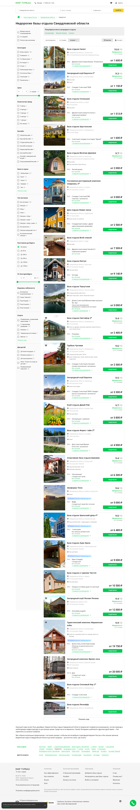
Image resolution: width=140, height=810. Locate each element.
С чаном (80, 749)
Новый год (95, 751)
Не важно (24, 247)
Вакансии (116, 780)
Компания (116, 769)
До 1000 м (24, 262)
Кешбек (66, 776)
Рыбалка (24, 329)
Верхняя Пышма (61, 33)
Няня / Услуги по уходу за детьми (29, 363)
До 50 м (23, 250)
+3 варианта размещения (80, 119)
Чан (23, 187)
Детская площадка (28, 351)
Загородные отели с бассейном (49, 751)
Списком (108, 40)
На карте (119, 40)
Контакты (116, 783)
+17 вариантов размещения (81, 66)
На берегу (49, 749)
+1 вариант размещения (80, 311)
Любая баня (26, 173)
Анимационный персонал (26, 368)
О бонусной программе (71, 773)
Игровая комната (27, 355)
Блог (46, 783)
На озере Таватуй (114, 751)
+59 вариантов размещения (81, 370)
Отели (41, 755)
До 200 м (24, 254)
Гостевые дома (76, 755)
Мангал (24, 337)
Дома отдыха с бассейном (80, 747)
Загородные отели (70, 749)
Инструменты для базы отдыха (96, 776)
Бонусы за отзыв (69, 780)
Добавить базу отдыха (93, 773)
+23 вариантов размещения (81, 652)
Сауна (24, 180)
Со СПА (87, 749)
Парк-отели (75, 751)
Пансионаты (87, 755)
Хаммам (24, 184)
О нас (115, 773)
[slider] (17, 96)
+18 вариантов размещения (81, 143)
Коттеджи (96, 755)
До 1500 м (24, 266)
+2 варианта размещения (80, 202)
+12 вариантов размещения (81, 338)
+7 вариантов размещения (81, 697)
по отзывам (62, 40)
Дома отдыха (66, 751)
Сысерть (71, 33)
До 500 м (24, 258)
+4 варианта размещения (80, 91)
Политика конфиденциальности (28, 790)
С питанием (101, 749)
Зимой (50, 747)
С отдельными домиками (25, 325)
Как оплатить (49, 776)
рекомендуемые (50, 40)
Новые (93, 749)
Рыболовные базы (51, 755)
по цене (73, 40)
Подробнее (112, 65)
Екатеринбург (49, 33)
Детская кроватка (28, 358)
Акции (46, 780)
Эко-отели (42, 747)
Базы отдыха (21, 747)
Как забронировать (51, 773)
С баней (41, 749)
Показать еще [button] (22, 191)
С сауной (94, 747)
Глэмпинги (105, 755)
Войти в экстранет (92, 780)
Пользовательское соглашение (27, 785)
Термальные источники (29, 333)
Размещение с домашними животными (29, 320)
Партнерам (89, 769)
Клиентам (47, 769)
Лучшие (101, 747)
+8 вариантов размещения (81, 279)
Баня (24, 177)
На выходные (85, 751)
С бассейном (110, 747)
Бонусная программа (71, 769)
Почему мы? (117, 776)
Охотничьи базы (64, 755)
